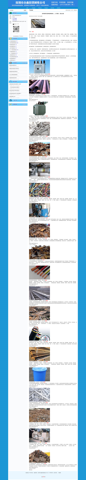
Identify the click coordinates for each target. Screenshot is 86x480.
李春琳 (59, 472)
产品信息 (33, 7)
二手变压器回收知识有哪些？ (14, 87)
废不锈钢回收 (12, 48)
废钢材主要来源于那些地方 (14, 68)
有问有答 (52, 7)
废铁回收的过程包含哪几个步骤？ (15, 84)
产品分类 (40, 7)
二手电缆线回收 (13, 53)
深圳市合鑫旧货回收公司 (33, 77)
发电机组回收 (12, 51)
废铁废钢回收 (12, 58)
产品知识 (46, 7)
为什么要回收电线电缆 (13, 74)
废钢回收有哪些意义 (13, 65)
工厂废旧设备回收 (13, 49)
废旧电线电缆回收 (13, 42)
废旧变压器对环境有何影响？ (14, 90)
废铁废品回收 (12, 44)
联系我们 (58, 7)
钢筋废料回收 (12, 55)
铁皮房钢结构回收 (13, 56)
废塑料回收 (12, 60)
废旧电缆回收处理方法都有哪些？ (15, 93)
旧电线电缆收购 (13, 41)
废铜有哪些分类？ (12, 96)
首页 (27, 7)
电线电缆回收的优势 (13, 77)
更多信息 (30, 469)
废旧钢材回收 (12, 46)
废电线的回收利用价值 (13, 71)
